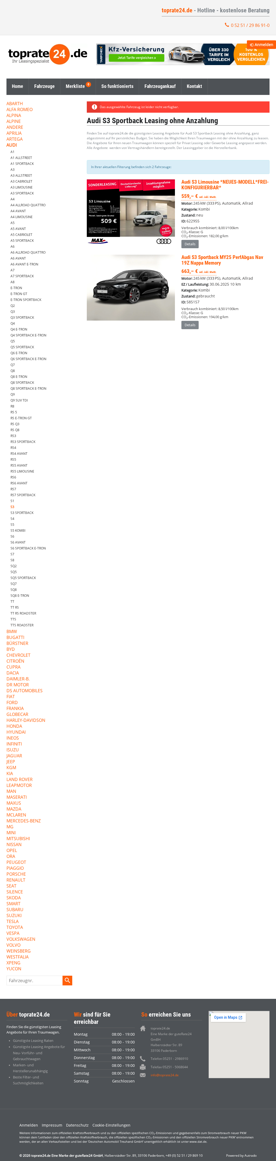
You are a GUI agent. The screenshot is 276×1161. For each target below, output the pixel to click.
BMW (11, 631)
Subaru (14, 910)
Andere (14, 127)
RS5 (13, 459)
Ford (12, 702)
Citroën (15, 661)
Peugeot (16, 862)
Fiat (10, 697)
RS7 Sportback (23, 495)
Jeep (10, 762)
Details (190, 244)
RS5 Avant (19, 465)
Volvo (13, 945)
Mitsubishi (18, 839)
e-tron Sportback (26, 299)
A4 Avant (18, 211)
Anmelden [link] (264, 44)
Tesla (12, 921)
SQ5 (14, 572)
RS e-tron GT (21, 418)
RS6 (13, 477)
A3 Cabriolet (21, 181)
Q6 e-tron (19, 353)
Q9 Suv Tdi (19, 400)
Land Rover (19, 779)
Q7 (13, 365)
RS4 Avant (19, 453)
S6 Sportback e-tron (28, 548)
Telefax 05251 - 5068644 (169, 1067)
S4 (12, 518)
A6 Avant (18, 258)
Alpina (13, 115)
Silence (14, 892)
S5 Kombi (18, 530)
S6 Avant (18, 542)
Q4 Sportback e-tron (28, 335)
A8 (13, 282)
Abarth (14, 103)
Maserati (16, 797)
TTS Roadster (22, 625)
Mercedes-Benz (23, 821)
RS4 (13, 447)
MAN (11, 791)
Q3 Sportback (22, 317)
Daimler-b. (18, 679)
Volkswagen (20, 939)
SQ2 (14, 566)
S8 (12, 560)
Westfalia (17, 957)
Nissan (14, 844)
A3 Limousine (22, 187)
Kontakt (194, 86)
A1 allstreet (21, 157)
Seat (11, 886)
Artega (14, 139)
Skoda (13, 898)
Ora (10, 856)
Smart (13, 904)
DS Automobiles (24, 691)
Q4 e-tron (19, 329)
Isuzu (12, 750)
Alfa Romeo (19, 109)
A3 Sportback (22, 193)
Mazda (13, 809)
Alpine (13, 121)
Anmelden (28, 1125)
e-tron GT (19, 294)
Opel (11, 850)
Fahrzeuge (44, 86)
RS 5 (14, 412)
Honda (14, 726)
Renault (15, 880)
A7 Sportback (22, 276)
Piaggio (15, 868)
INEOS (12, 738)
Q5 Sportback (22, 347)
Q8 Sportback (22, 382)
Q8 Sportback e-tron (28, 388)
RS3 (13, 436)
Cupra (13, 667)
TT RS (15, 607)
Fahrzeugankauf (160, 86)
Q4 (13, 323)
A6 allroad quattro (28, 252)
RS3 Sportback (23, 441)
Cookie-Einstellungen (111, 1125)
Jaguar (14, 756)
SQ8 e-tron (20, 595)
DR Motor (17, 685)
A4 (13, 199)
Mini (11, 833)
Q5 (13, 341)
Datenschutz (77, 1125)
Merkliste (75, 86)
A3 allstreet (21, 175)
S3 (12, 507)
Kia (9, 773)
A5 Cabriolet (21, 234)
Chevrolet (18, 655)
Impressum (52, 1125)
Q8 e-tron (19, 376)
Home (17, 86)
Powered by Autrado (241, 1155)
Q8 (13, 370)
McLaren (16, 815)
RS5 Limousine (22, 471)
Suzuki (14, 915)
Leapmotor (19, 785)
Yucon (13, 969)
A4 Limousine (22, 217)
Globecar (17, 714)
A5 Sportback (22, 240)
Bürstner (17, 643)
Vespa (12, 933)
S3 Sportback (22, 512)
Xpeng (13, 963)
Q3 (13, 311)
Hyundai (16, 732)
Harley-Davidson (25, 720)
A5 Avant (18, 228)
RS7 (13, 489)
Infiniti (14, 744)
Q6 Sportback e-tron (28, 359)
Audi (11, 145)
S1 (12, 501)
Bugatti (15, 637)
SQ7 (14, 583)
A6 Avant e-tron (24, 264)
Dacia (12, 673)
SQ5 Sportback (23, 578)
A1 (13, 152)
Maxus (13, 803)
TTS (13, 619)
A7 (13, 270)
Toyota (14, 927)
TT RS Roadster (23, 613)
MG (9, 827)
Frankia (15, 708)
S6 (12, 536)
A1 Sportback (22, 163)
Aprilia (14, 133)
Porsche (16, 874)
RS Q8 (15, 430)
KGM (11, 768)
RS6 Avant (19, 483)
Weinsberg (18, 951)
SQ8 (14, 589)
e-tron (16, 288)
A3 (13, 169)
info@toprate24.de (165, 1075)
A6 (13, 246)
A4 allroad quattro (28, 205)
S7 (12, 554)
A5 (13, 223)
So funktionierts (117, 86)
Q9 (13, 394)
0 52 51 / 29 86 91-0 (250, 25)
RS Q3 (15, 424)
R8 (12, 406)
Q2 (13, 305)
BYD (10, 649)
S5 (12, 524)
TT (12, 601)
